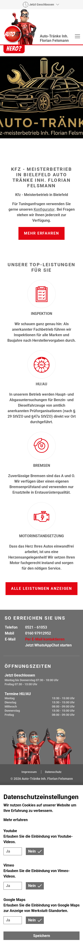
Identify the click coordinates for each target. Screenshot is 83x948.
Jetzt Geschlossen (41, 4)
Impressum (29, 772)
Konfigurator (44, 209)
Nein (32, 851)
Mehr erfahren (41, 233)
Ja (8, 851)
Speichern (41, 936)
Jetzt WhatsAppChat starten (48, 645)
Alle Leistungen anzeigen (41, 588)
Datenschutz (53, 772)
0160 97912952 (38, 633)
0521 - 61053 (36, 627)
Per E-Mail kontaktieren (45, 639)
